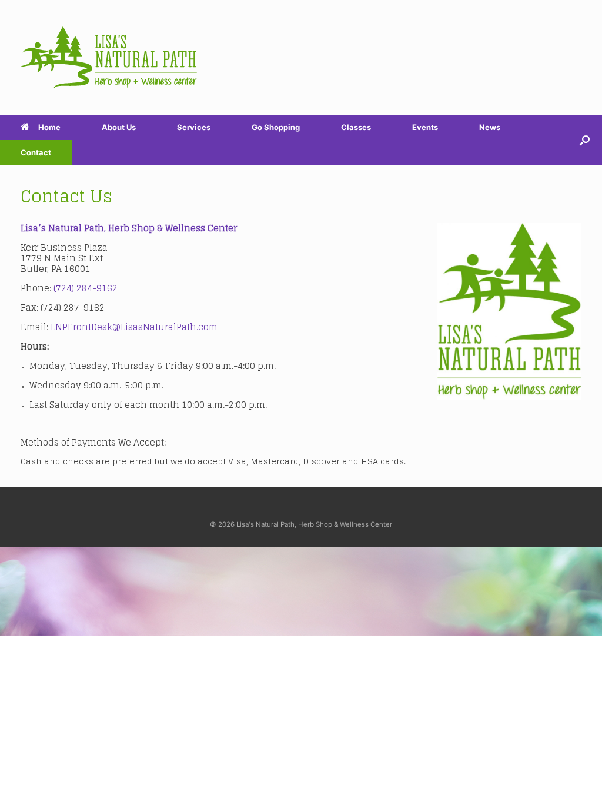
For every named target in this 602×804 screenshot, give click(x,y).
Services (193, 127)
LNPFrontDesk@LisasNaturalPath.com (134, 327)
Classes (356, 127)
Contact (36, 152)
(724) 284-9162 (85, 288)
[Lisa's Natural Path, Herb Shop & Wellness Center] (109, 57)
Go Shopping (276, 127)
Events (425, 127)
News (489, 127)
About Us (119, 127)
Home (49, 127)
